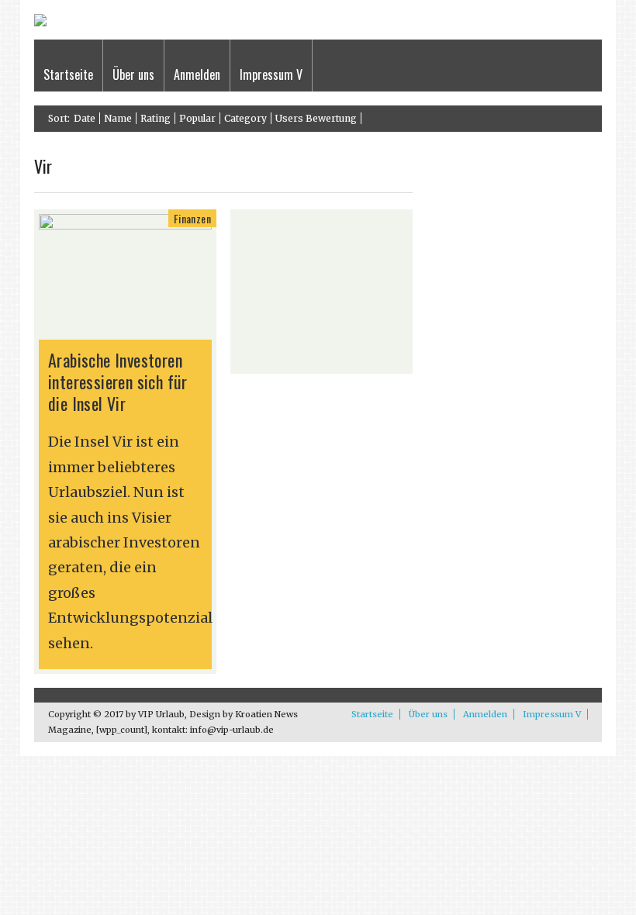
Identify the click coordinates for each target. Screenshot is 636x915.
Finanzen (192, 218)
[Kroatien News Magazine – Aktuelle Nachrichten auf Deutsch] (40, 23)
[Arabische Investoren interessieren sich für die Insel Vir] (125, 226)
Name (118, 118)
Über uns (133, 74)
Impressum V (271, 74)
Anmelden (197, 74)
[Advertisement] (321, 291)
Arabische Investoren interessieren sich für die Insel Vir (118, 381)
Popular (197, 118)
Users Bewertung (316, 118)
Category (245, 118)
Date (84, 118)
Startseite (68, 74)
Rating (155, 118)
